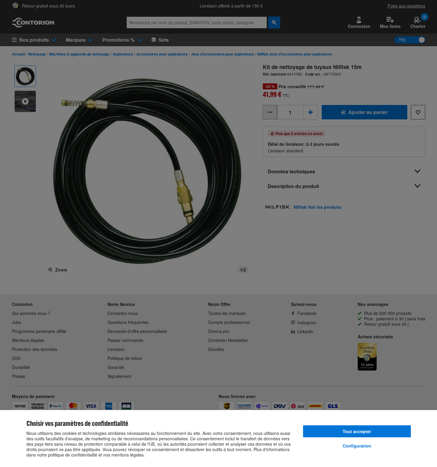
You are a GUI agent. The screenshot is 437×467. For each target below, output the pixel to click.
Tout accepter (357, 431)
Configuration (357, 446)
